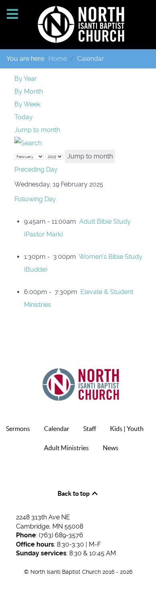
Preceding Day (36, 169)
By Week (27, 104)
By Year (25, 78)
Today (23, 117)
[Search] (28, 142)
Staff (89, 428)
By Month (28, 91)
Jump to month (37, 130)
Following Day (35, 199)
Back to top (74, 493)
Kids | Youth (127, 428)
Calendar (56, 428)
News (110, 447)
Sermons (18, 428)
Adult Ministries (66, 447)
